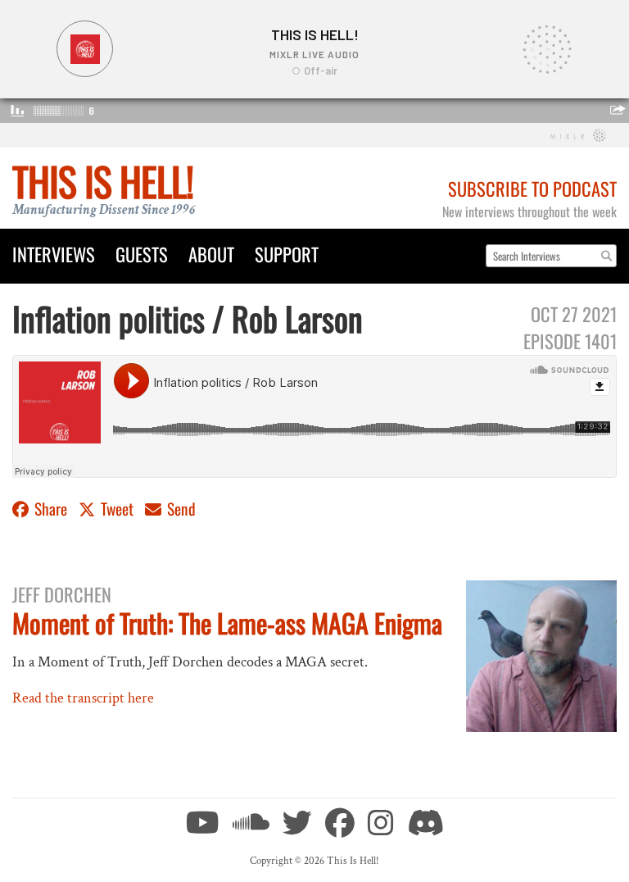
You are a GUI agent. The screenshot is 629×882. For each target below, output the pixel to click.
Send (180, 509)
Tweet (117, 509)
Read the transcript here (83, 698)
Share (50, 509)
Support (287, 253)
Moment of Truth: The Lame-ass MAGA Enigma (227, 622)
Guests (141, 253)
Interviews (53, 253)
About (211, 253)
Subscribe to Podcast (532, 188)
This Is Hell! (102, 181)
